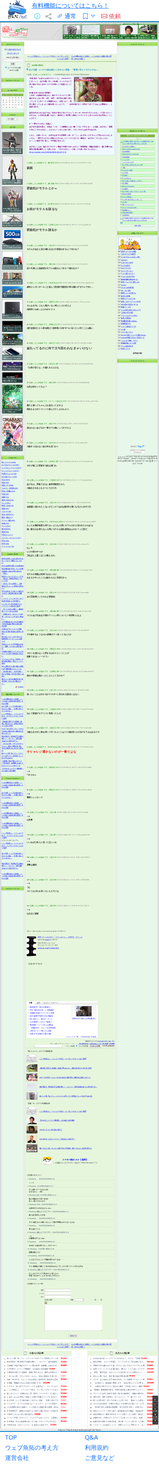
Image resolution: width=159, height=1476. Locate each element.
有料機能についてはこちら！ (70, 5)
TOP (11, 1437)
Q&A (91, 1437)
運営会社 (17, 1458)
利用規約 (97, 1447)
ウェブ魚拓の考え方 (32, 1447)
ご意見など (99, 1458)
